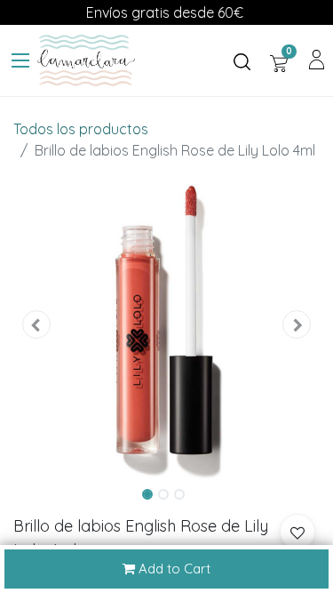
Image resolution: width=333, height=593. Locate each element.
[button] (36, 325)
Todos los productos (80, 129)
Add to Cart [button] (172, 568)
